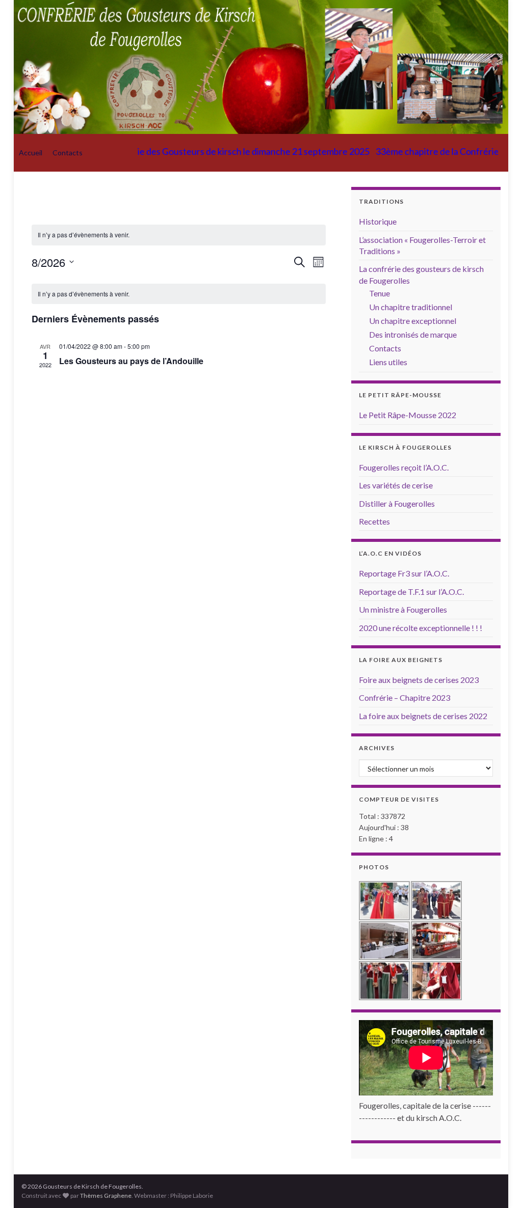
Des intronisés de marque (413, 334)
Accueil (30, 152)
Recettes (374, 521)
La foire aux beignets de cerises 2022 (423, 716)
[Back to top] (499, 1185)
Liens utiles (388, 362)
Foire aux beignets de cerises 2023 (419, 679)
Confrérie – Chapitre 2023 (404, 697)
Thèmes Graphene (106, 1195)
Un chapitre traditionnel (410, 307)
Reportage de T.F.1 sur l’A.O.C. (411, 591)
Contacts (68, 152)
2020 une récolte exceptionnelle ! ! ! (420, 628)
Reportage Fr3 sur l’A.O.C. (404, 573)
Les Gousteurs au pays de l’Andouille (131, 361)
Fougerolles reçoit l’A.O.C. (404, 467)
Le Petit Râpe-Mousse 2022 (407, 415)
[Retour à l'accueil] (261, 67)
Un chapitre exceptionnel (412, 320)
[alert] (179, 294)
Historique (378, 221)
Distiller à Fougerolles (397, 503)
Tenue (379, 293)
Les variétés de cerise (396, 485)
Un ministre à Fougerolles (403, 609)
